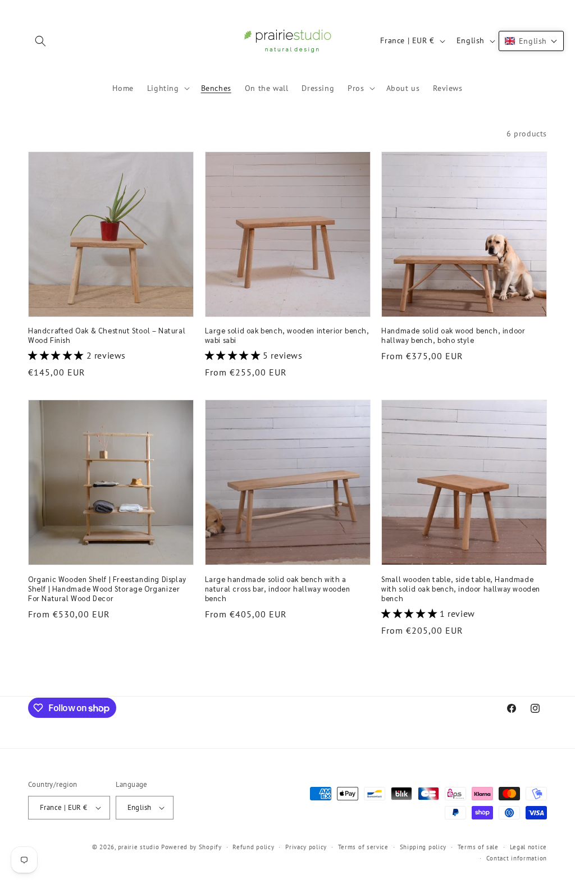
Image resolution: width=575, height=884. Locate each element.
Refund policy (253, 847)
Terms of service (363, 847)
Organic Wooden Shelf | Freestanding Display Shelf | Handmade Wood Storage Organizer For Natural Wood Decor (107, 589)
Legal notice (528, 847)
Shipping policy (423, 847)
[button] (40, 41)
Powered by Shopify (191, 847)
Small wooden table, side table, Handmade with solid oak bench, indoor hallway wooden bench (460, 589)
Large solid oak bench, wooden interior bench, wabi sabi (287, 335)
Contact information (516, 858)
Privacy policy (306, 847)
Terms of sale (478, 847)
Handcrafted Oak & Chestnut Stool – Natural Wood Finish (106, 335)
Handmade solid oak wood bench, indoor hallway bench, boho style (453, 335)
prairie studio (138, 847)
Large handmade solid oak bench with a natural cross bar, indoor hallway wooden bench (277, 589)
